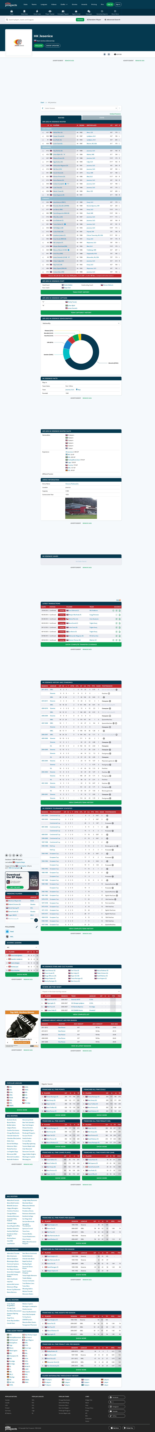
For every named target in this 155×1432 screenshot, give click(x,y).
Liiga (26, 1098)
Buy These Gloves (21, 1042)
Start (42, 102)
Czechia (70, 465)
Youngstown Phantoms (29, 1325)
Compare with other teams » (105, 276)
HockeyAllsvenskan (15, 1337)
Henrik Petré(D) (58, 173)
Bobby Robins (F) (52, 1351)
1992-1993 (45, 869)
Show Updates (52, 46)
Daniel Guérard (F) (93, 1167)
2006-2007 (45, 734)
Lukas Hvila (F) (51, 1010)
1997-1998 (45, 842)
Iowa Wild (10, 1241)
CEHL (26, 1345)
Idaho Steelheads (12, 1279)
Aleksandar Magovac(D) (60, 165)
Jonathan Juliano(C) (59, 235)
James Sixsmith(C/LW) (60, 257)
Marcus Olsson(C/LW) (60, 250)
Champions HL (13, 1356)
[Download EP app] (22, 880)
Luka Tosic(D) (57, 187)
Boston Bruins (11, 1122)
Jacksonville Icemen (13, 1284)
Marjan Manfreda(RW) (60, 246)
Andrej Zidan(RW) (58, 272)
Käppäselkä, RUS (92, 253)
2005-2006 (45, 738)
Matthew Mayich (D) (15, 901)
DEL (10, 1372)
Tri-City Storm (26, 1317)
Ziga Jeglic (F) (51, 1003)
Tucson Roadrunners (28, 1236)
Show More (22, 974)
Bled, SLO (89, 176)
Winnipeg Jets (26, 1159)
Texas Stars (26, 1231)
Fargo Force (10, 1318)
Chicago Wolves (11, 1213)
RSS (86, 1416)
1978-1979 (45, 899)
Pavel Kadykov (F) (52, 1225)
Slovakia (32, 904)
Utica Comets (26, 1239)
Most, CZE (90, 132)
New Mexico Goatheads (29, 1253)
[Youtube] (17, 855)
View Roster (61, 1027)
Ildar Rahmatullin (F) (53, 1236)
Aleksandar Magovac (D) (76, 636)
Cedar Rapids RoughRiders (11, 1304)
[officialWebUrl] (104, 54)
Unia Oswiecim (94, 619)
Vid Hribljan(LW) (58, 228)
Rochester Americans (28, 1213)
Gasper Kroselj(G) (58, 136)
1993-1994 (45, 861)
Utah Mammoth (27, 1149)
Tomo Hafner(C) (58, 224)
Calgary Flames (11, 1128)
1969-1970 (45, 917)
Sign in (118, 4)
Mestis (11, 1348)
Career (87, 1421)
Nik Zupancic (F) (93, 1163)
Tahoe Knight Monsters (29, 1275)
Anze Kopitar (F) (102, 978)
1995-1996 (45, 846)
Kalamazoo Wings (12, 1287)
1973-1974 (45, 906)
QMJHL (11, 1105)
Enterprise (88, 1418)
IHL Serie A (28, 1337)
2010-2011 (45, 701)
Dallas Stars (10, 1141)
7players (67, 1382)
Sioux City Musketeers (29, 1312)
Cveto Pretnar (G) (50, 970)
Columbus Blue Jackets (14, 1138)
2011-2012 (45, 689)
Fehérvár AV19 (75, 999)
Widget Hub (88, 1400)
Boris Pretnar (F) (51, 1111)
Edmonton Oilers (12, 1146)
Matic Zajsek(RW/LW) (60, 268)
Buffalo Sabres (11, 1125)
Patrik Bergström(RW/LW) (61, 213)
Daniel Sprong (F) (14, 908)
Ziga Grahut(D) (58, 162)
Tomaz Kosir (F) (92, 1160)
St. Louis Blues (26, 1141)
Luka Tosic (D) (73, 627)
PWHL (26, 1382)
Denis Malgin (15, 963)
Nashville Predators (13, 1159)
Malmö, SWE (90, 154)
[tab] (61, 117)
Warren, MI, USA (92, 143)
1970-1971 (45, 914)
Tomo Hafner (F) (52, 1160)
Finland (7, 1408)
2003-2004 (45, 761)
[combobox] (45, 20)
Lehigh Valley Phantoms (29, 1200)
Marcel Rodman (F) (102, 970)
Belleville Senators (12, 1206)
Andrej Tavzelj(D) (58, 184)
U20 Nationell (13, 1340)
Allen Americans (12, 1256)
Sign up (110, 4)
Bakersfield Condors (13, 1203)
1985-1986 (45, 884)
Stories (74, 4)
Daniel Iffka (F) (92, 1174)
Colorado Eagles (12, 1223)
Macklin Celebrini (16, 959)
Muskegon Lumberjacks (29, 1306)
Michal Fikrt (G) (73, 619)
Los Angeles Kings (12, 1151)
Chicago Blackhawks (13, 1133)
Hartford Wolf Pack (12, 1231)
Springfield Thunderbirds (26, 1225)
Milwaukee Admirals (28, 1206)
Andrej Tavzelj (72, 302)
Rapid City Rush (27, 1261)
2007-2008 (45, 723)
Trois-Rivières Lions (28, 1283)
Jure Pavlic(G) (57, 140)
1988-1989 (45, 872)
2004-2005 (45, 749)
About (87, 1403)
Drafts (63, 4)
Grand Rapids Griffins (13, 1226)
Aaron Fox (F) (51, 1228)
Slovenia (52, 693)
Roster (61, 118)
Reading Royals (27, 1264)
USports (27, 1372)
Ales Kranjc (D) (75, 981)
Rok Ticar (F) (51, 1007)
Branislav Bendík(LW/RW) (61, 206)
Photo (87, 1411)
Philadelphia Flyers (28, 1130)
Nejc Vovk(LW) (57, 265)
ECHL (11, 1092)
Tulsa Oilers (26, 1286)
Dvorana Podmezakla (72, 484)
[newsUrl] (109, 54)
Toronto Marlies (27, 1234)
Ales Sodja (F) (75, 973)
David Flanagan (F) (52, 1267)
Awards (84, 4)
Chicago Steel (11, 1308)
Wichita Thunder (27, 1291)
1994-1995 (45, 853)
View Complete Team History (81, 802)
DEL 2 (11, 1374)
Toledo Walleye (26, 1278)
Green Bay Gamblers (13, 1320)
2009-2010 (45, 708)
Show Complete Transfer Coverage (81, 644)
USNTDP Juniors (27, 1320)
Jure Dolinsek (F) (74, 610)
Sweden (7, 1400)
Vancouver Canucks (28, 1151)
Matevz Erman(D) (58, 158)
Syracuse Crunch (27, 1228)
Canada (7, 1403)
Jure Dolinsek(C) (58, 220)
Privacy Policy (89, 1408)
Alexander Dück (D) (53, 1362)
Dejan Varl (67, 288)
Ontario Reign (26, 1208)
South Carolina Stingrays (27, 1272)
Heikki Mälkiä (68, 285)
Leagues (44, 4)
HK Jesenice (69, 452)
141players (48, 1380)
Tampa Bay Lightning (28, 1143)
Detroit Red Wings (12, 1143)
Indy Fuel (9, 1281)
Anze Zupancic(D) (58, 195)
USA (6, 1405)
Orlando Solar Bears (28, 1259)
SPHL (11, 1095)
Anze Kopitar (22, 866)
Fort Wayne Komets (13, 1269)
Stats (25, 4)
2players (86, 1385)
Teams (34, 4)
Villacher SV (93, 640)
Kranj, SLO (90, 202)
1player (106, 1382)
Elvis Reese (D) (51, 1355)
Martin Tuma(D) (58, 191)
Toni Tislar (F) (75, 970)
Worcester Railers (27, 1294)
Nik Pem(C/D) (57, 169)
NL (26, 1100)
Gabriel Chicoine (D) (15, 904)
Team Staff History (81, 292)
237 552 (119, 54)
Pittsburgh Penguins (28, 1133)
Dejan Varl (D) (75, 976)
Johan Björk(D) (58, 154)
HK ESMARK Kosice (77, 1010)
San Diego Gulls (27, 1219)
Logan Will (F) (13, 915)
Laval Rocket (11, 1243)
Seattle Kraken (27, 1138)
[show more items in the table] (36, 920)
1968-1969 (45, 921)
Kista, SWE (90, 173)
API (86, 1413)
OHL (10, 1103)
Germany (8, 1411)
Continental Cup (55, 815)
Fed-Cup (52, 846)
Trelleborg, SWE (91, 250)
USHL (26, 1087)
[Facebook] (6, 855)
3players (86, 1382)
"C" (68, 184)
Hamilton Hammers (13, 1228)
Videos (53, 4)
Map (79, 390)
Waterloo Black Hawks (29, 1322)
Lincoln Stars (11, 1323)
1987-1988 (45, 880)
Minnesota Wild (11, 1154)
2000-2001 (45, 794)
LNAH (26, 1369)
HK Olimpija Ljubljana (77, 1003)
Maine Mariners (12, 1292)
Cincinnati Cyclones (13, 1264)
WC (10, 1380)
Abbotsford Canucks (13, 1200)
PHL (26, 1350)
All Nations (8, 1413)
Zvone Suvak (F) (49, 973)
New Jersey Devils (27, 1120)
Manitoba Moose (27, 1203)
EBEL (51, 689)
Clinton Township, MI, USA (95, 235)
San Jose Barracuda (28, 1221)
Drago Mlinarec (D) (50, 976)
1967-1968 (45, 924)
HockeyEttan (13, 1343)
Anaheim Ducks (12, 1120)
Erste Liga (28, 1348)
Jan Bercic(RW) (58, 209)
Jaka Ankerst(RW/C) (59, 202)
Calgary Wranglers (12, 1208)
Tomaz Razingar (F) (76, 978)
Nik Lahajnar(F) (58, 242)
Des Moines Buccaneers (14, 1311)
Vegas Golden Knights (29, 1154)
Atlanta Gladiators (12, 1259)
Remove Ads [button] (139, 60)
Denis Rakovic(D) (58, 180)
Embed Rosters (115, 114)
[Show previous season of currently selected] (42, 108)
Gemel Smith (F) (13, 911)
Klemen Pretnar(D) (59, 176)
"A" (64, 154)
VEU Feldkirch (94, 610)
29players (48, 1382)
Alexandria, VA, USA (93, 257)
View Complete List (81, 1014)
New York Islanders (28, 1122)
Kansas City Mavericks (13, 1289)
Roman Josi (14, 967)
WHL (10, 1100)
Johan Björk (71, 305)
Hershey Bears (11, 1238)
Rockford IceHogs (27, 1216)
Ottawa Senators (27, 1128)
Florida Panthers (12, 1149)
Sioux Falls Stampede (28, 1314)
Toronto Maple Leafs (28, 1146)
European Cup (54, 853)
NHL (10, 1087)
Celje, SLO (90, 162)
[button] (115, 12)
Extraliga (27, 1103)
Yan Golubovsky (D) (53, 1366)
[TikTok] (21, 855)
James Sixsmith (72, 308)
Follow (38, 46)
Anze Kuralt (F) (73, 623)
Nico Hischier (15, 970)
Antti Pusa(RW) (58, 253)
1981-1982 (45, 895)
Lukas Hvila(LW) (58, 231)
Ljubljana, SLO (91, 136)
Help (86, 1405)
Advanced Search (113, 20)
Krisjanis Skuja (20, 862)
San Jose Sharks (27, 1136)
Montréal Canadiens (13, 1157)
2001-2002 (45, 783)
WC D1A (11, 1382)
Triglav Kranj (93, 623)
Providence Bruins (27, 1211)
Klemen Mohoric (108, 285)
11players (67, 1380)
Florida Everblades (12, 1266)
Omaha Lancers (27, 1309)
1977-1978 (45, 903)
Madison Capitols (27, 1304)
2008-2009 (45, 716)
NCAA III (27, 1366)
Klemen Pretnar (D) (75, 640)
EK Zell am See (94, 636)
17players (48, 1385)
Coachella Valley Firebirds (12, 1220)
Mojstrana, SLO (91, 242)
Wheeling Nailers (27, 1289)
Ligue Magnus (29, 1340)
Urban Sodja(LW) (58, 261)
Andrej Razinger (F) (50, 981)
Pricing (94, 4)
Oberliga (11, 1377)
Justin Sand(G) (57, 143)
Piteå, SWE (90, 213)
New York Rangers (28, 1125)
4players (86, 1380)
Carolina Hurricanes (13, 1130)
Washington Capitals (28, 1157)
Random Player (95, 20)
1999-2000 (45, 838)
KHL (31, 908)
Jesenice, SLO (91, 151)
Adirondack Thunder (13, 1253)
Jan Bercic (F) (73, 632)
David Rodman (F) (102, 976)
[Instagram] (13, 855)
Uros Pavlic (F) (92, 1170)
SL (10, 1369)
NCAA (32, 901)
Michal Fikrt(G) (58, 132)
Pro (102, 4)
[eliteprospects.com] (11, 4)
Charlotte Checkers (13, 1211)
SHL (26, 1095)
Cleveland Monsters (13, 1216)
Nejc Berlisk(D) (58, 151)
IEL (51, 746)
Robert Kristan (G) (102, 973)
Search (80, 20)
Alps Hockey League (31, 1335)
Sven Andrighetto (16, 955)
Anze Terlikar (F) (51, 1107)
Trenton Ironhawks (28, 1281)
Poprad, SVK (90, 231)
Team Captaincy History (81, 313)
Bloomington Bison (12, 1261)
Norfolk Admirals (27, 1256)
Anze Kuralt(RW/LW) (59, 239)
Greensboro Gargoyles (13, 1272)
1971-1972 (45, 910)
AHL (10, 1090)
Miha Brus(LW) (58, 217)
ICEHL (11, 1385)
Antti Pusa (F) (51, 1358)
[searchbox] (45, 20)
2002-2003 (45, 772)
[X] (10, 855)
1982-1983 (45, 891)
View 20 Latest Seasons (81, 1046)
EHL (10, 1353)
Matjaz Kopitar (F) (50, 978)
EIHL (26, 1343)
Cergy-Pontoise (94, 615)
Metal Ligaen (13, 1350)
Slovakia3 (92, 1010)
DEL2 (32, 915)
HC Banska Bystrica (77, 1007)
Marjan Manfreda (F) (75, 615)
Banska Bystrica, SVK (93, 206)
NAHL (26, 1090)
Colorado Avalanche (13, 1136)
